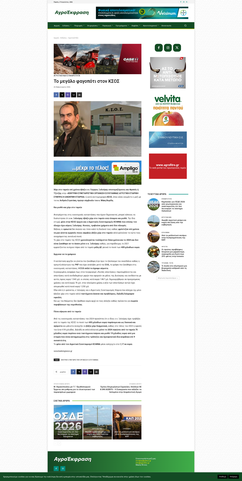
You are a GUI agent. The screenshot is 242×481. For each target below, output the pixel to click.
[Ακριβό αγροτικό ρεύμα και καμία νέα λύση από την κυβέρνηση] (97, 422)
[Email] (73, 94)
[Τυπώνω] (79, 94)
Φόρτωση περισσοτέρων (167, 278)
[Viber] (67, 94)
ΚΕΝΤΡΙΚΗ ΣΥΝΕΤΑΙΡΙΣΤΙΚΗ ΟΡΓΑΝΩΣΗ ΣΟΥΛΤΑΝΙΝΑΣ (79, 360)
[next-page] (59, 443)
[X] (186, 2)
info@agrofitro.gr (142, 463)
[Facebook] (180, 2)
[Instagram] (183, 2)
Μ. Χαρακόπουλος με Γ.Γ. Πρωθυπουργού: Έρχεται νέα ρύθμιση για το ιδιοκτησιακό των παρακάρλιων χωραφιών (74, 389)
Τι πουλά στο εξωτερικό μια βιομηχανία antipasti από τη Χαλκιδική (174, 268)
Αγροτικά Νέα (73, 38)
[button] (185, 25)
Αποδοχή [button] (222, 477)
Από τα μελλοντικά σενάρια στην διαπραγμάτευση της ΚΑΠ (127, 434)
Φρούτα (164, 246)
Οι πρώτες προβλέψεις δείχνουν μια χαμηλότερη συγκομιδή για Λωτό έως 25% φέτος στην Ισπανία (173, 252)
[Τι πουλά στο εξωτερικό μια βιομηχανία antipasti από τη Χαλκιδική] (153, 267)
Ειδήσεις (63, 38)
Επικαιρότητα (73, 76)
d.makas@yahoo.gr (143, 461)
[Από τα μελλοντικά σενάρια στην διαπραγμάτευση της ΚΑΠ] (127, 422)
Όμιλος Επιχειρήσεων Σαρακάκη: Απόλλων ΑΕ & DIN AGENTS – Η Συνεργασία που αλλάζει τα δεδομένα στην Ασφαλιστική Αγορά (120, 389)
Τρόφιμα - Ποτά (167, 263)
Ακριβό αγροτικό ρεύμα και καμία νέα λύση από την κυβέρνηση (97, 434)
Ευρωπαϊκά (127, 428)
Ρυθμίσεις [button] (211, 477)
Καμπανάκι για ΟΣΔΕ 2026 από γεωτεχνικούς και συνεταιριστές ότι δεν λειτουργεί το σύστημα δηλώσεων (68, 432)
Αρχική (56, 38)
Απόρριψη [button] (233, 477)
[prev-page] (55, 443)
